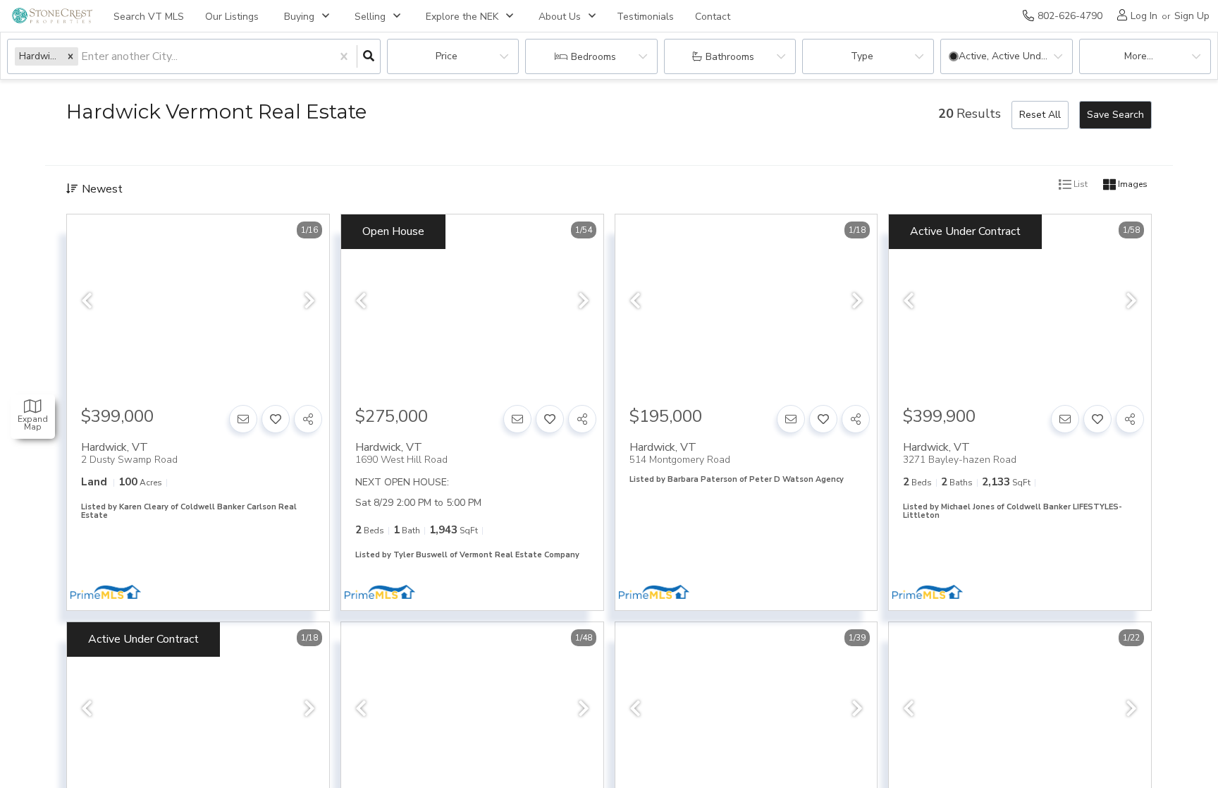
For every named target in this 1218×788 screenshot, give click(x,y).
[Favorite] (276, 419)
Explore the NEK (462, 16)
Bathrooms (730, 56)
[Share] (308, 419)
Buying (299, 16)
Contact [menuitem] (712, 16)
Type (862, 56)
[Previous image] (86, 301)
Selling (370, 16)
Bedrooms (593, 56)
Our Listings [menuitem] (232, 16)
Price (446, 56)
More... (1138, 56)
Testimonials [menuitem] (645, 16)
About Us (560, 16)
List (1079, 184)
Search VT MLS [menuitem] (148, 16)
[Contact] (243, 419)
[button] (70, 56)
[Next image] (309, 301)
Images (1132, 184)
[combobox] (82, 57)
